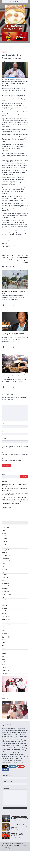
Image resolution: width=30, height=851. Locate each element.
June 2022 (4, 627)
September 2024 (6, 594)
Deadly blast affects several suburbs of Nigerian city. (13, 376)
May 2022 (4, 630)
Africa (4, 52)
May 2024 (4, 605)
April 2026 (4, 541)
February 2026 (5, 547)
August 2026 (5, 530)
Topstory (4, 667)
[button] (27, 677)
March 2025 (5, 577)
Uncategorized (5, 670)
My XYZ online (15, 25)
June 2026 (4, 536)
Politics (3, 659)
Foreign (3, 648)
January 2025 (5, 583)
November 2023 (6, 622)
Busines (4, 642)
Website (4, 439)
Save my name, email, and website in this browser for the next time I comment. (16, 447)
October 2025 (5, 558)
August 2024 (5, 597)
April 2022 (4, 633)
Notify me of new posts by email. (11, 460)
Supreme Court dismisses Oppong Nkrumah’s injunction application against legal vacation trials (15, 498)
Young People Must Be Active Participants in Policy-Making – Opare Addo (19, 826)
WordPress (6, 847)
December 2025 (6, 552)
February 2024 (5, 613)
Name (4, 424)
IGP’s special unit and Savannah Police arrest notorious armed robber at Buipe (13, 502)
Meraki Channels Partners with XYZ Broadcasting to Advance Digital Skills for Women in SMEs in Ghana (19, 818)
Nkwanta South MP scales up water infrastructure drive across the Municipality (15, 494)
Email (4, 431)
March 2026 (5, 544)
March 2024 (5, 611)
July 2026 (4, 533)
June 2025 (4, 569)
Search (4, 474)
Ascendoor (17, 845)
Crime (3, 645)
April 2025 (4, 575)
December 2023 (6, 619)
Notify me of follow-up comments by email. (15, 454)
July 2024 (4, 600)
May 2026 (4, 539)
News (3, 656)
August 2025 (5, 564)
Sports (3, 665)
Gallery (3, 651)
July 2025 (4, 566)
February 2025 (5, 580)
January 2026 (5, 550)
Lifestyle (4, 653)
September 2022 (6, 625)
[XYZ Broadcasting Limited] (15, 718)
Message (6, 788)
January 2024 (5, 616)
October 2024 (5, 591)
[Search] (27, 45)
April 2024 (4, 608)
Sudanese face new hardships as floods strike (13, 292)
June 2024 (4, 602)
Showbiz (4, 662)
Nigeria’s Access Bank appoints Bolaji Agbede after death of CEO (13, 334)
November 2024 (6, 588)
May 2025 (4, 572)
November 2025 (6, 555)
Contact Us (15, 808)
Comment (5, 403)
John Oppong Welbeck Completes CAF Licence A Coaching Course (18, 834)
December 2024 (6, 586)
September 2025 (6, 561)
